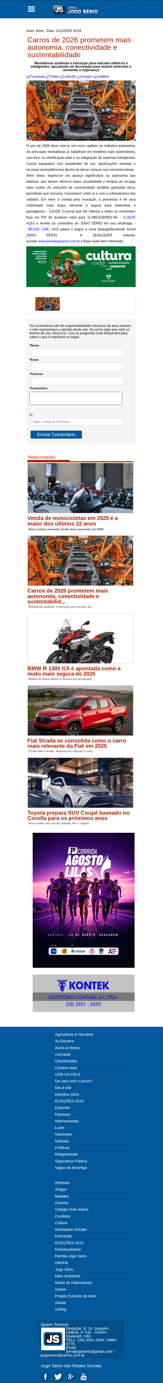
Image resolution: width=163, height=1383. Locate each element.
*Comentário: (39, 388)
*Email (34, 359)
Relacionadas (42, 457)
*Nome (34, 345)
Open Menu (31, 9)
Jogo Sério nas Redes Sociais (71, 1365)
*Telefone (36, 374)
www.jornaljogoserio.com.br (59, 241)
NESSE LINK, (39, 229)
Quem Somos (54, 1324)
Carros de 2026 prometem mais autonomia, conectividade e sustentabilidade (79, 47)
